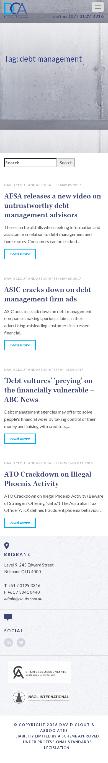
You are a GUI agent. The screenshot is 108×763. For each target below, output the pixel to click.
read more (20, 254)
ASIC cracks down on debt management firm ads (47, 294)
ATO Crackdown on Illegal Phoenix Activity (47, 479)
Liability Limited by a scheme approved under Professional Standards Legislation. (57, 742)
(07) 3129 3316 (78, 16)
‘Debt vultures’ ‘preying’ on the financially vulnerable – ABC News (49, 390)
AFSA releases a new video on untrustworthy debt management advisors (52, 206)
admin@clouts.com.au (23, 598)
